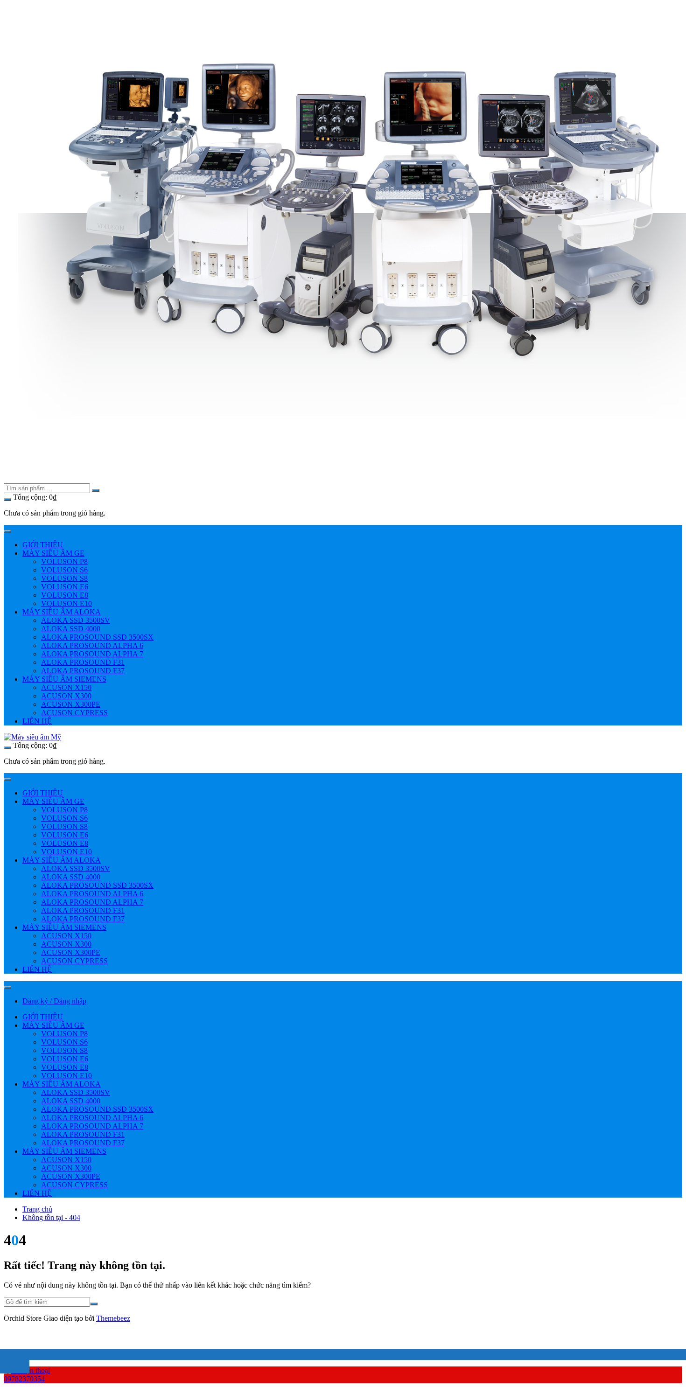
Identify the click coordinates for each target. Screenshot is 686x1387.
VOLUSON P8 (64, 561)
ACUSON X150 (66, 687)
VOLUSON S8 (64, 578)
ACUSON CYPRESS (74, 713)
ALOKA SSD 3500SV (75, 620)
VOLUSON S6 (64, 570)
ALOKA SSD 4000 (70, 629)
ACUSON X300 (66, 696)
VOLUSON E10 (66, 603)
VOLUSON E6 (64, 587)
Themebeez (113, 1318)
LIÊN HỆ (37, 721)
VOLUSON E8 (64, 595)
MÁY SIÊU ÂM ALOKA (61, 612)
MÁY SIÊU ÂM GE (53, 553)
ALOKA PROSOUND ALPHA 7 (92, 654)
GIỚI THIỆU (42, 545)
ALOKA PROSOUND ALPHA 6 (92, 645)
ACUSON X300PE (70, 704)
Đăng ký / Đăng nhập (54, 1001)
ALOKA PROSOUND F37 (83, 671)
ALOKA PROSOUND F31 (83, 662)
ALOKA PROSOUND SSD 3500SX (97, 637)
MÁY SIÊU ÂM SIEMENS (64, 679)
